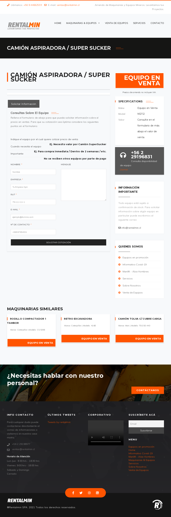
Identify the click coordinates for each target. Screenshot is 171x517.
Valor (121, 119)
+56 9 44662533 (33, 5)
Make (121, 108)
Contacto (157, 23)
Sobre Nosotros (132, 285)
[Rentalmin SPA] (24, 26)
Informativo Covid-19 (135, 264)
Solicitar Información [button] (23, 104)
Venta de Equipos (116, 23)
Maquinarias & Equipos (81, 23)
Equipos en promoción (135, 257)
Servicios (139, 23)
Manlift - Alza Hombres (136, 271)
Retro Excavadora (78, 318)
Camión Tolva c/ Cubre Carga (140, 318)
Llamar (124, 169)
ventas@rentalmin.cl (68, 5)
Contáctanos (147, 390)
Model (121, 113)
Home (57, 23)
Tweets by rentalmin (59, 422)
